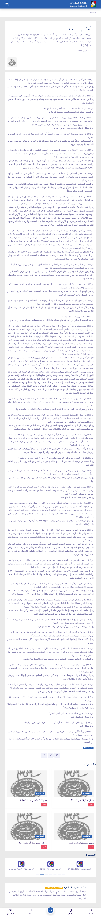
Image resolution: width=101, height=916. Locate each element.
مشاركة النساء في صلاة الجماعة (33, 800)
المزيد (91, 804)
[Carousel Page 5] (55, 874)
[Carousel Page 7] (63, 874)
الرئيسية (93, 12)
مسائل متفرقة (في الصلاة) (82, 800)
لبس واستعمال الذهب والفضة (81, 843)
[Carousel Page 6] (59, 874)
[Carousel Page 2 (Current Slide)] (42, 874)
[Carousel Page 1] (37, 874)
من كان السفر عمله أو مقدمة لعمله (32, 843)
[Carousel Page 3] (46, 874)
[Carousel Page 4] (50, 874)
